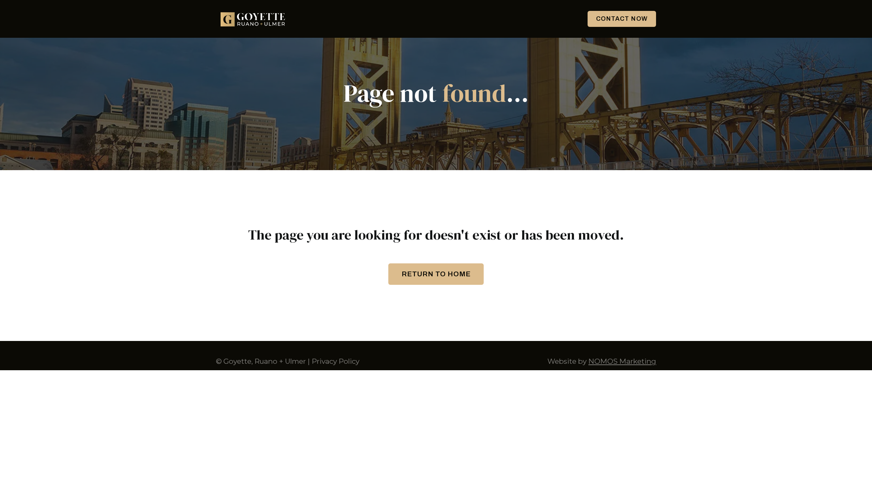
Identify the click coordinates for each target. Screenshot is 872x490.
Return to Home (436, 274)
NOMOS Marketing (622, 361)
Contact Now (622, 18)
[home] (253, 19)
